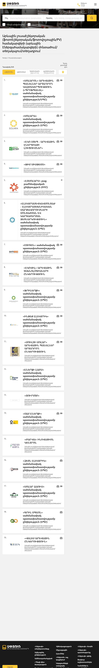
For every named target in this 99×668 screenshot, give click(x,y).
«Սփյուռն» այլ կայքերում (62, 658)
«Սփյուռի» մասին (85, 646)
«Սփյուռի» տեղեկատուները (42, 647)
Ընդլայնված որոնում (72, 12)
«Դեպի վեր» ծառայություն (40, 663)
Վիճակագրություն (64, 646)
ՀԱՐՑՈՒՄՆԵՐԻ (48, 72)
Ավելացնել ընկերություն (40, 653)
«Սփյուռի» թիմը (84, 656)
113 (83, 5)
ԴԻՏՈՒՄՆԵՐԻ (35, 72)
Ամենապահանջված (43, 658)
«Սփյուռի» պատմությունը (84, 651)
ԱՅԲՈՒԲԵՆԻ (21, 72)
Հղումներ (60, 653)
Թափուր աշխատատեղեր (85, 660)
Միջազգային (61, 650)
